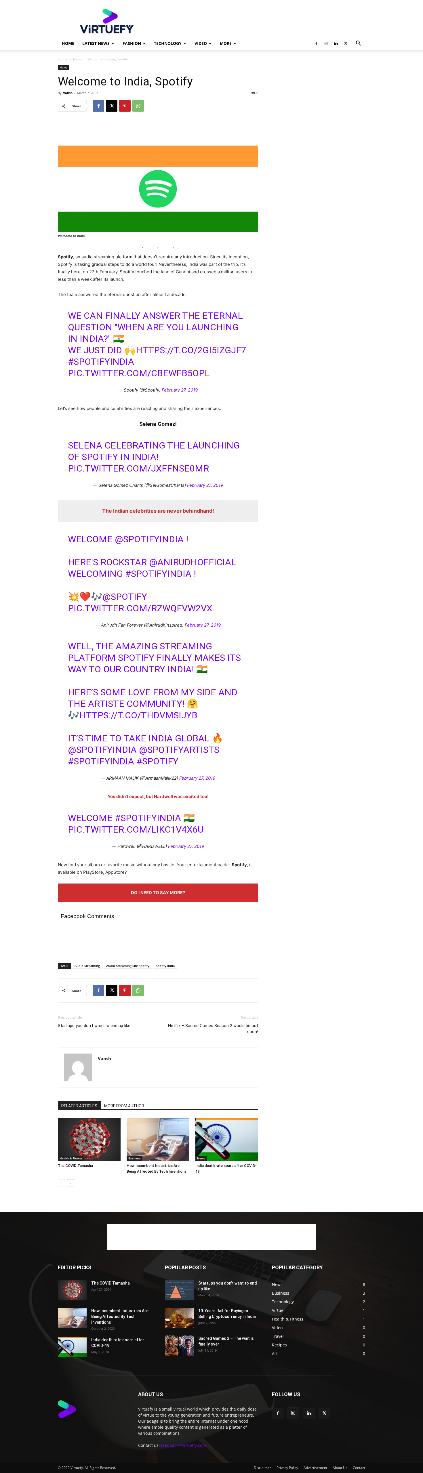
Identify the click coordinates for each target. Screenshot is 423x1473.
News (77, 59)
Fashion (132, 43)
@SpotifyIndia (149, 539)
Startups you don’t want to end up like (94, 1025)
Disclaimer (262, 1467)
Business (134, 1158)
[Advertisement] (260, 21)
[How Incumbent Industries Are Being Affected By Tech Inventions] (158, 1139)
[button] (358, 44)
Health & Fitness (71, 1158)
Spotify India (165, 965)
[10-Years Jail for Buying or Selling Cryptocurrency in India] (179, 1318)
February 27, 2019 (180, 390)
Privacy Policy (287, 1467)
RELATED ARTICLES (79, 1106)
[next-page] (70, 1182)
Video (201, 43)
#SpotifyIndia (101, 361)
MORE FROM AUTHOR (124, 1106)
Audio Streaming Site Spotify (127, 965)
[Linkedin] (335, 43)
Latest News (96, 43)
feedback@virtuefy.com (183, 1445)
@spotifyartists (179, 749)
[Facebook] (316, 43)
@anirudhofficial (192, 562)
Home (68, 43)
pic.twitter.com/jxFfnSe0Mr (138, 468)
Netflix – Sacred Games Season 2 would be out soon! (213, 1028)
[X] (345, 43)
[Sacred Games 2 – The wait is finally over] (179, 1345)
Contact (359, 1467)
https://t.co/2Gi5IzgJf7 (191, 350)
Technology (168, 43)
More (226, 43)
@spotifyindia (102, 749)
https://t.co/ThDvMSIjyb (138, 715)
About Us (340, 1467)
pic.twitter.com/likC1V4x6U (135, 829)
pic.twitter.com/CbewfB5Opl (139, 373)
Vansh (68, 93)
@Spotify (124, 596)
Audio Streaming (87, 965)
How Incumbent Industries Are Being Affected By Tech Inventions (119, 1316)
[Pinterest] (125, 106)
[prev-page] (61, 1182)
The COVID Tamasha (75, 1165)
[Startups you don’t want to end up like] (179, 1290)
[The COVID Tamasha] (89, 1139)
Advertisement (315, 1467)
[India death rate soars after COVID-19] (226, 1139)
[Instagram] (326, 43)
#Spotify (157, 761)
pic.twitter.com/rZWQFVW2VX (140, 608)
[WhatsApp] (138, 106)
